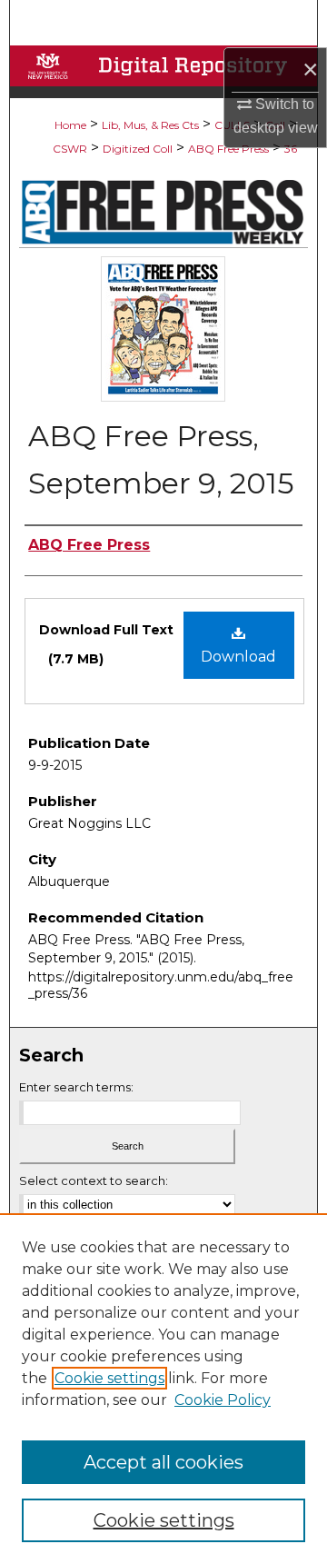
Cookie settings (109, 1378)
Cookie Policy (222, 1400)
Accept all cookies (163, 1462)
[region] (163, 1388)
